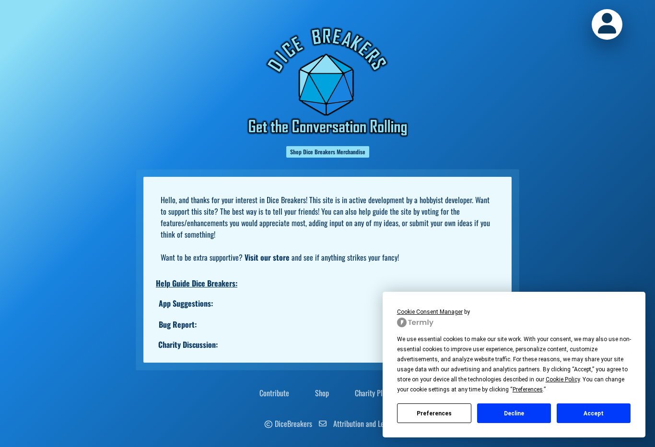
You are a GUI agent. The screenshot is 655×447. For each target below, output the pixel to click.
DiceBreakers (293, 423)
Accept (594, 413)
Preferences (434, 413)
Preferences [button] (528, 389)
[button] (607, 24)
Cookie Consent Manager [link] (430, 312)
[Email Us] (322, 423)
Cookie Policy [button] (563, 379)
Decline (514, 413)
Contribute (274, 393)
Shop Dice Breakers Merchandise (327, 152)
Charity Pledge (375, 393)
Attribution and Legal (363, 423)
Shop (322, 393)
